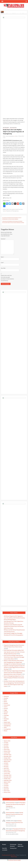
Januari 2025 (7, 773)
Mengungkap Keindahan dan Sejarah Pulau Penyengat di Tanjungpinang (15, 804)
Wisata (5, 730)
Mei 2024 (6, 787)
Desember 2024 (7, 775)
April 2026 (6, 747)
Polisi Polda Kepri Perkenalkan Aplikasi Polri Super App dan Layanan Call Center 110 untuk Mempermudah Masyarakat (14, 652)
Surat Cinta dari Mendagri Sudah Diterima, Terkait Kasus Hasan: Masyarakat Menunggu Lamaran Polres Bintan (14, 657)
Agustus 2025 (7, 761)
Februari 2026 (7, 751)
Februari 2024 (7, 792)
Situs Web (3, 268)
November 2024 (7, 777)
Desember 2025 (7, 754)
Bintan (5, 701)
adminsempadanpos (10, 802)
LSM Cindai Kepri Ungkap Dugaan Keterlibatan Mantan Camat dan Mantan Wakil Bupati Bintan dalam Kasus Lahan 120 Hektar (14, 672)
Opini (5, 717)
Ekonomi (6, 703)
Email (2, 262)
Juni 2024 (6, 785)
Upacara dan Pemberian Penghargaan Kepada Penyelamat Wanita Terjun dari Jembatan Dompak (13, 222)
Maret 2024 (6, 790)
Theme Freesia (14, 856)
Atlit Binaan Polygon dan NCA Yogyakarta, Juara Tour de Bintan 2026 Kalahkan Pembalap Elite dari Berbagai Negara (14, 617)
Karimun (6, 708)
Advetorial (6, 696)
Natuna (5, 713)
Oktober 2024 (7, 778)
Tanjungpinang (13, 127)
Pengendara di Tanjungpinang (12, 210)
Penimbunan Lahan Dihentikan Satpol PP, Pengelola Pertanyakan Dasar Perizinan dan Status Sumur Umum (14, 626)
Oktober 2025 (7, 758)
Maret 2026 (6, 749)
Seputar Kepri (6, 127)
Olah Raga (6, 715)
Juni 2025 (6, 764)
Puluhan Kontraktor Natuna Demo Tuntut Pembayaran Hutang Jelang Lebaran (11, 218)
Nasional (6, 711)
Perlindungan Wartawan (13, 845)
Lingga (5, 710)
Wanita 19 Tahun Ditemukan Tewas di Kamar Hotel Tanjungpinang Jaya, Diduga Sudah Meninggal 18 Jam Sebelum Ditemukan (14, 662)
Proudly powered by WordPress (8, 855)
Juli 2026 (6, 742)
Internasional (7, 705)
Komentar (3, 238)
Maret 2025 (6, 770)
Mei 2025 (6, 766)
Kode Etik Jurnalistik (4, 849)
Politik (5, 720)
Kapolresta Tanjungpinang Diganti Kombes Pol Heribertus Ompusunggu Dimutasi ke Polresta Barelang (14, 667)
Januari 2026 (7, 752)
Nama (2, 257)
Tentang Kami (13, 848)
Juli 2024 (6, 783)
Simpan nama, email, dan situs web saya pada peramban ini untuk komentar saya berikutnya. (7, 278)
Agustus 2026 (7, 740)
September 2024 (7, 780)
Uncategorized (7, 729)
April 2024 (6, 789)
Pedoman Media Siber (20, 845)
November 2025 (7, 756)
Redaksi (4, 844)
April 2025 (6, 768)
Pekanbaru (6, 718)
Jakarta (5, 706)
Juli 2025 (6, 763)
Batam (5, 699)
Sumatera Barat (7, 723)
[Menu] (2, 1)
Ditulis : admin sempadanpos (8, 136)
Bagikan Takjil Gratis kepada (9, 209)
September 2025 (7, 759)
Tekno (5, 727)
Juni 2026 (6, 744)
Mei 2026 (6, 746)
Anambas (6, 698)
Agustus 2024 (7, 782)
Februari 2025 (7, 771)
